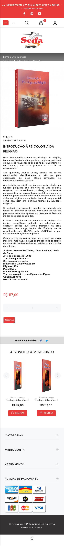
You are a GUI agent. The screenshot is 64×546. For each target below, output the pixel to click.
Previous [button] (6, 375)
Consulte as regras (32, 8)
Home (6, 57)
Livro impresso (19, 57)
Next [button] (57, 375)
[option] (32, 98)
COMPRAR (10, 320)
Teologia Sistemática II (46, 400)
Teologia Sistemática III (17, 400)
